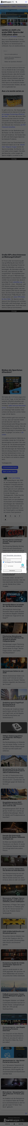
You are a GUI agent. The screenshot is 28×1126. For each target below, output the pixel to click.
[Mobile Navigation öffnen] (26, 1)
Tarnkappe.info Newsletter (13, 562)
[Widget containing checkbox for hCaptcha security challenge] (14, 566)
